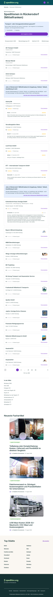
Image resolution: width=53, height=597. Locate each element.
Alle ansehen (46, 541)
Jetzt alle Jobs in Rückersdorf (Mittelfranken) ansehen (35, 95)
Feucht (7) (6, 392)
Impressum (42, 590)
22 (32, 370)
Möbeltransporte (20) (47, 41)
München (6, 548)
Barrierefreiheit (23, 590)
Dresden (28, 561)
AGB (38, 590)
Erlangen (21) (7, 388)
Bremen (6, 561)
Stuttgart (28, 551)
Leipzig (28, 555)
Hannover (6, 564)
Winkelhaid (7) (7, 402)
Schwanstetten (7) (8, 399)
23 (35, 370)
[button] (44, 2)
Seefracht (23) (35, 41)
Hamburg (28, 545)
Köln (27, 548)
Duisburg (6, 567)
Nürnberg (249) (8, 383)
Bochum (28, 567)
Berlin (5, 545)
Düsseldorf (7, 555)
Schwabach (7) (7, 404)
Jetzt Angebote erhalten (26, 34)
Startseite (6, 7)
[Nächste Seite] (47, 370)
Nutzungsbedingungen (32, 590)
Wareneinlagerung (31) (24, 41)
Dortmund (6, 558)
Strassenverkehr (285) (10, 41)
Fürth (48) (6, 385)
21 (28, 370)
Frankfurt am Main (8, 551)
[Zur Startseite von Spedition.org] (11, 2)
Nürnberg (28, 564)
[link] (26, 51)
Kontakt (10, 590)
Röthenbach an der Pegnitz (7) (11, 395)
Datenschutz (16, 590)
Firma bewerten (44, 54)
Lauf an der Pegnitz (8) (9, 390)
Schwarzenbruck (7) (9, 397)
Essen (28, 558)
